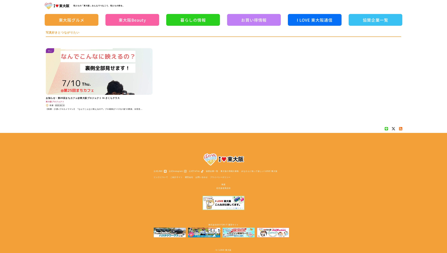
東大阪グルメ (71, 20)
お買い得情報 (254, 20)
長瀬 (51, 105)
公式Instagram (176, 171)
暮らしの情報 (193, 20)
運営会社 (189, 177)
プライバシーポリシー (220, 177)
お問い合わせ (201, 177)
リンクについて (161, 177)
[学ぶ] (99, 94)
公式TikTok (194, 171)
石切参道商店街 (223, 188)
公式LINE (158, 171)
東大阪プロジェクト (55, 101)
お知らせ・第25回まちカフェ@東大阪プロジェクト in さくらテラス (83, 97)
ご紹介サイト (176, 177)
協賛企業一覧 (375, 20)
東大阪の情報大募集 (230, 171)
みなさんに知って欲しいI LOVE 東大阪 (259, 171)
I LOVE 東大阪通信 (314, 20)
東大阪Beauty (132, 20)
